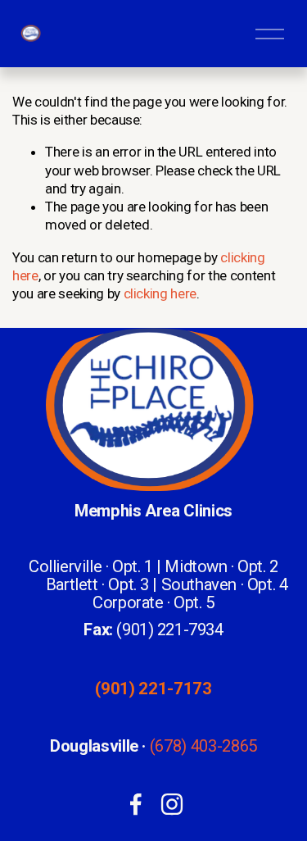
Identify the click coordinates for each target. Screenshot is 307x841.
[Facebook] (135, 804)
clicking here (160, 293)
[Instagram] (171, 804)
